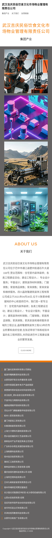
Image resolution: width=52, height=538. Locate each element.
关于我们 (15, 13)
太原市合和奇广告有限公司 (15, 518)
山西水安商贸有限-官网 (14, 498)
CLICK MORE (26, 350)
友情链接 (25, 13)
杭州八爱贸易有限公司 (13, 416)
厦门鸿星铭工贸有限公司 (14, 421)
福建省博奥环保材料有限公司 (16, 405)
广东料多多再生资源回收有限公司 (18, 446)
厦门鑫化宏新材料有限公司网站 (17, 370)
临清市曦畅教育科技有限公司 (16, 375)
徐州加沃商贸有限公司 (13, 457)
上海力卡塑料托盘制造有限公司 (17, 431)
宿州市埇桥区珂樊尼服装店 (15, 487)
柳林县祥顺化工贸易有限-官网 (17, 467)
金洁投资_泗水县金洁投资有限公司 (19, 395)
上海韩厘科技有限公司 (13, 452)
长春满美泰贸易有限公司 (14, 426)
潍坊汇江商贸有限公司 (13, 462)
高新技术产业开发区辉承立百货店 (18, 441)
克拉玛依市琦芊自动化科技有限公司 (19, 503)
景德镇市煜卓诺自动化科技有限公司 (19, 390)
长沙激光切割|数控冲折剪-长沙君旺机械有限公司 (25, 493)
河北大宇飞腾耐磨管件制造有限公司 (19, 411)
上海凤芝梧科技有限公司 (14, 477)
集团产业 (5, 13)
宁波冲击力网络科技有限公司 (16, 400)
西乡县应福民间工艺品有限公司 (17, 436)
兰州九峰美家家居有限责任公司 (17, 482)
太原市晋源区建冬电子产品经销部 (18, 385)
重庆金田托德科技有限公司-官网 (18, 472)
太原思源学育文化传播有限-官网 (18, 380)
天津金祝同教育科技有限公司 (16, 513)
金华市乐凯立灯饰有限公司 (15, 508)
